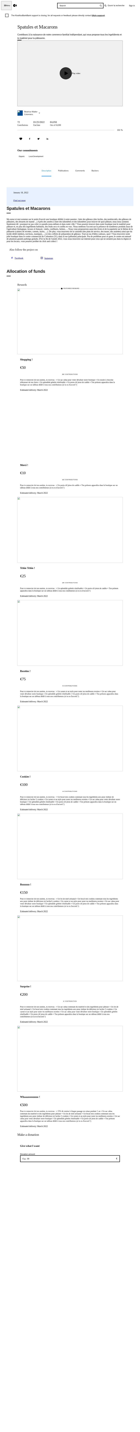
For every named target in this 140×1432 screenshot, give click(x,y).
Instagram (48, 258)
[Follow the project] (20, 138)
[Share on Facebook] (29, 138)
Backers (95, 171)
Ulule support (98, 15)
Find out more (19, 200)
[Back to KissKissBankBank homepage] (15, 5)
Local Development (36, 156)
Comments (80, 171)
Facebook (19, 258)
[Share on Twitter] (38, 138)
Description (46, 171)
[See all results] (101, 5)
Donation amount (27, 1154)
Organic (22, 156)
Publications (63, 171)
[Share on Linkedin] (47, 138)
